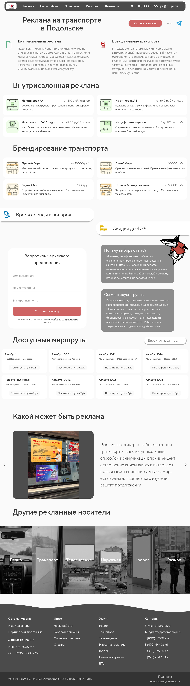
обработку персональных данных (61, 320)
